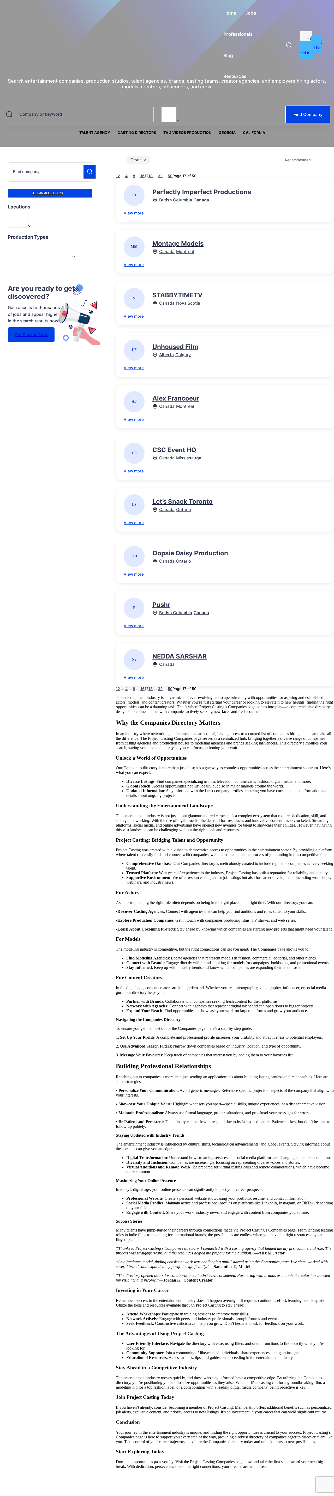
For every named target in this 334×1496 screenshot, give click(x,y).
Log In (306, 40)
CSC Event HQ (174, 450)
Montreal (185, 251)
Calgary (183, 354)
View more (134, 213)
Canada (201, 200)
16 (142, 688)
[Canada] (169, 111)
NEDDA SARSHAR (179, 656)
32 (160, 688)
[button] (289, 45)
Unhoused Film (175, 346)
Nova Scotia (188, 303)
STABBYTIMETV (177, 295)
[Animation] (40, 250)
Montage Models (178, 243)
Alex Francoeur (175, 398)
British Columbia (175, 200)
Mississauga (188, 457)
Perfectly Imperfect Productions (201, 192)
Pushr (161, 604)
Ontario (183, 509)
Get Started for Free (311, 47)
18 (150, 688)
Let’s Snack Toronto (182, 501)
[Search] (89, 171)
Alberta (166, 354)
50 (170, 688)
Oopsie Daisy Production (190, 553)
